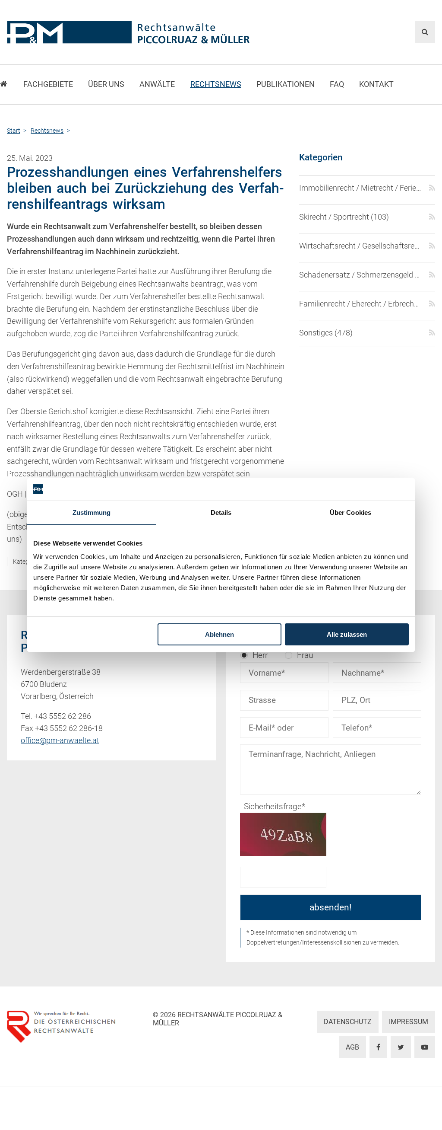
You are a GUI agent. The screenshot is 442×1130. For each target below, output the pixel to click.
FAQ (337, 84)
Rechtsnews (215, 84)
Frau (305, 655)
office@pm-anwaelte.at (60, 740)
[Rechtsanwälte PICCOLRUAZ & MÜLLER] (148, 32)
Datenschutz (348, 1022)
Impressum (408, 1022)
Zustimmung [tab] (92, 512)
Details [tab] (221, 512)
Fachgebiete (48, 84)
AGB (352, 1047)
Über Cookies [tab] (350, 512)
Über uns (106, 84)
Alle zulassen (347, 634)
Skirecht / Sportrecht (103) (344, 217)
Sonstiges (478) (326, 333)
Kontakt (376, 84)
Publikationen (285, 84)
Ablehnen (219, 634)
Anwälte (157, 84)
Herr (260, 655)
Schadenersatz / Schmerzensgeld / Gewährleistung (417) (360, 275)
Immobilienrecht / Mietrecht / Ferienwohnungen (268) (360, 188)
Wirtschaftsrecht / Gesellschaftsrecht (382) (360, 246)
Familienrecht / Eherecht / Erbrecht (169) (360, 304)
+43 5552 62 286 (62, 716)
